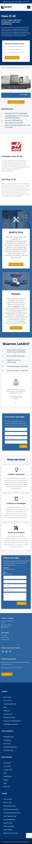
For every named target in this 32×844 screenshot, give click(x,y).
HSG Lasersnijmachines (10, 809)
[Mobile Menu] (28, 7)
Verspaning (8, 67)
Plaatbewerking (8, 737)
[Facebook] (2, 651)
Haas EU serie (7, 823)
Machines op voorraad (10, 833)
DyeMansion (7, 776)
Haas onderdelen (8, 826)
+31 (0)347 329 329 (9, 569)
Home (3, 67)
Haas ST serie (22, 67)
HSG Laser (6, 787)
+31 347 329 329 (25, 1)
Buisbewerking (8, 750)
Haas (5, 783)
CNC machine (7, 799)
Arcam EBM (7, 766)
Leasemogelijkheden (10, 704)
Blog (4, 707)
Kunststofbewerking (10, 747)
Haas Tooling (7, 830)
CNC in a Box (7, 802)
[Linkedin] (10, 651)
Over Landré (7, 697)
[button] (25, 7)
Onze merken (7, 700)
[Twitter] (6, 651)
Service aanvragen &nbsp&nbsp (12, 1)
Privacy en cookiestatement (12, 721)
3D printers (7, 744)
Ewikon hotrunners (9, 806)
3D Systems (7, 763)
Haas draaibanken (9, 819)
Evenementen (7, 714)
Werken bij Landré (9, 717)
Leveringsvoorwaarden (10, 724)
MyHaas (16, 307)
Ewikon (5, 780)
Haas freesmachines (9, 816)
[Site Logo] (6, 7)
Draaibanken (14, 67)
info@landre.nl (6, 627)
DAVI (5, 773)
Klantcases (6, 711)
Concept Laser (8, 770)
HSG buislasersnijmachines (12, 813)
